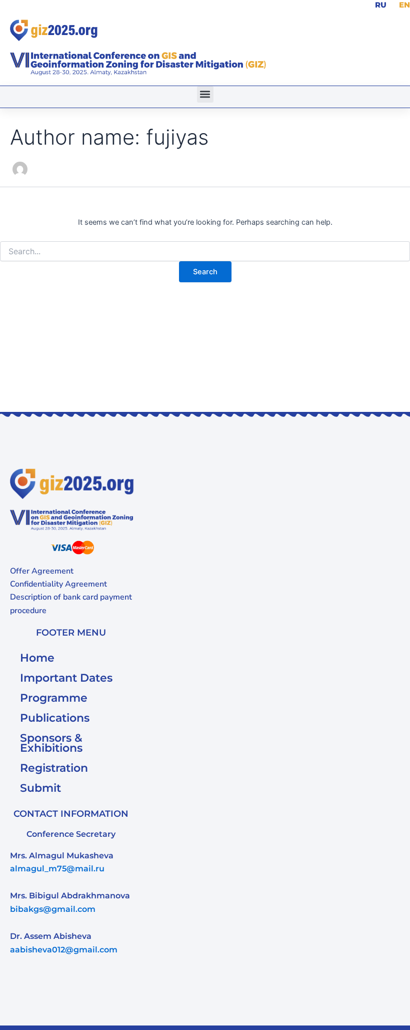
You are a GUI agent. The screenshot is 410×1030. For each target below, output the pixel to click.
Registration (54, 768)
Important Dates (66, 678)
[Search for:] (205, 251)
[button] (205, 94)
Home (37, 658)
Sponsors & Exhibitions (51, 743)
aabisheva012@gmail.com (64, 949)
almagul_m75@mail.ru (57, 868)
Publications (55, 718)
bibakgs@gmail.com (53, 909)
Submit (40, 788)
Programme (54, 698)
